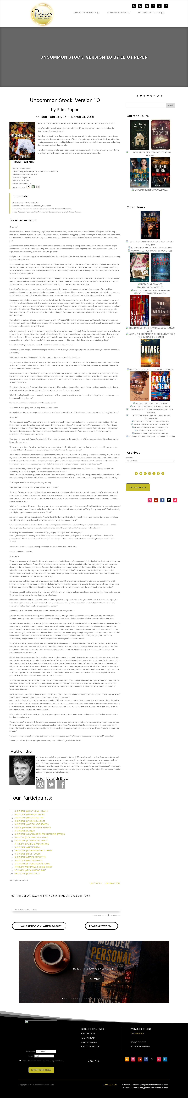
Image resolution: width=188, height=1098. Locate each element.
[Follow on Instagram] (140, 6)
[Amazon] (28, 188)
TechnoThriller (115, 915)
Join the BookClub (90, 1046)
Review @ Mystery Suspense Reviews (33, 827)
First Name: (31, 1051)
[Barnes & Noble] (33, 188)
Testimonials (137, 1033)
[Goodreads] (38, 188)
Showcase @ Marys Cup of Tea (30, 857)
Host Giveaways (89, 1042)
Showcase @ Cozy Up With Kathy (31, 811)
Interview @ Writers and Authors (32, 844)
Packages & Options (141, 1029)
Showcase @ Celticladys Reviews (32, 824)
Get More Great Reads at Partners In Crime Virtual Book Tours (51, 896)
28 (121, 998)
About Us (94, 1061)
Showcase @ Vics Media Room (30, 821)
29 (123, 998)
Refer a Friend (88, 1038)
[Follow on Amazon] (134, 6)
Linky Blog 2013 (112, 883)
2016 (27, 910)
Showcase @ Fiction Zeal (28, 847)
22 (108, 998)
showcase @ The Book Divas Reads (32, 863)
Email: (31, 1056)
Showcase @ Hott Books (27, 854)
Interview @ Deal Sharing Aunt (30, 870)
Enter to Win (137, 487)
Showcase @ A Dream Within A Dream (33, 850)
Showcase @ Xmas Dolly (27, 873)
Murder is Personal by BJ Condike (94, 969)
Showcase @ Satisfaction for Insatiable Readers (40, 834)
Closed (33, 910)
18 (99, 998)
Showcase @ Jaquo (25, 831)
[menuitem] (151, 12)
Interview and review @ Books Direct (33, 867)
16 (95, 998)
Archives (129, 457)
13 (88, 998)
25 (114, 998)
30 (125, 998)
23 (110, 998)
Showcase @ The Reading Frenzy (31, 840)
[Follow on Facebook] (153, 6)
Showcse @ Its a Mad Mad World (31, 837)
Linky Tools (96, 883)
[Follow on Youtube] (147, 6)
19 (101, 998)
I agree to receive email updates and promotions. (42, 1061)
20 (103, 998)
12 (86, 998)
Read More (94, 979)
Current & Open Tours (92, 1029)
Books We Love (138, 1042)
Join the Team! (88, 1033)
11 (84, 998)
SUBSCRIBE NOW (41, 1070)
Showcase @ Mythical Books (30, 814)
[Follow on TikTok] (166, 6)
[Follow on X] (159, 6)
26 (116, 998)
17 (97, 998)
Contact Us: (110, 1084)
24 (112, 998)
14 (90, 998)
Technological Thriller (99, 915)
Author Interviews (140, 1046)
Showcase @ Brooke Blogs (28, 860)
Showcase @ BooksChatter (29, 817)
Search (170, 105)
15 (92, 998)
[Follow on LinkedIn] (165, 1059)
